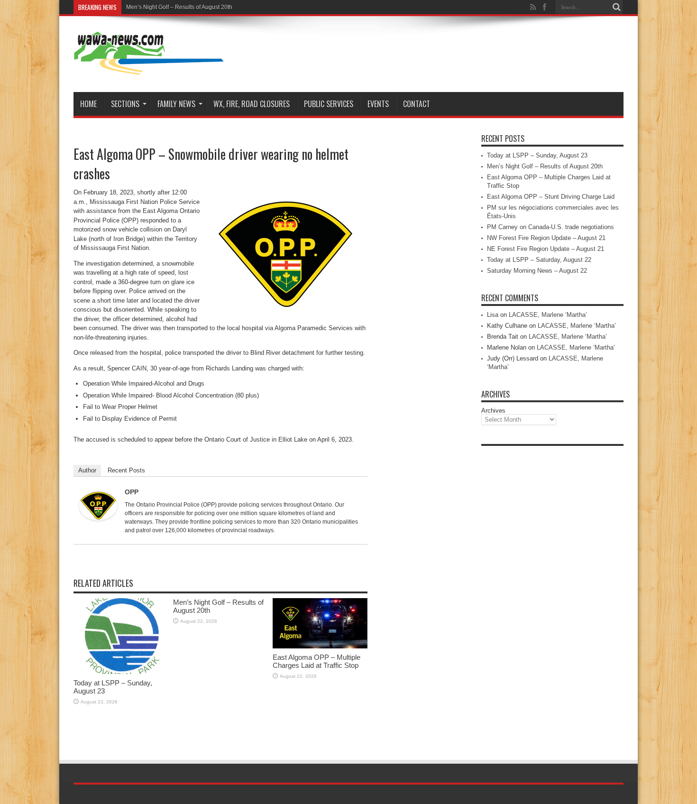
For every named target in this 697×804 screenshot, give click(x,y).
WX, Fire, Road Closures (251, 104)
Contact (416, 104)
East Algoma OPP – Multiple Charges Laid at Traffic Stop (316, 661)
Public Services (328, 104)
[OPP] (98, 518)
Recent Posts (126, 470)
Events (378, 104)
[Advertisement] (552, 593)
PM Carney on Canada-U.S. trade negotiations (550, 227)
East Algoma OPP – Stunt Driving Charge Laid (550, 196)
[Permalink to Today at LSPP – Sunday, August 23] (120, 671)
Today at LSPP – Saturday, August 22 (539, 259)
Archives (493, 410)
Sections (125, 104)
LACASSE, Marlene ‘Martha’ (548, 314)
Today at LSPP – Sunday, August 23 (537, 155)
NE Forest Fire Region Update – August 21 (545, 248)
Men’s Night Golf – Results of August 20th (179, 7)
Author (87, 470)
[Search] (616, 7)
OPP (131, 492)
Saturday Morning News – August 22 (537, 270)
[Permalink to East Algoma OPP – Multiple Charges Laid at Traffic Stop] (320, 646)
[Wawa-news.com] (148, 68)
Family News (176, 104)
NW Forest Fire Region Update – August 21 (546, 237)
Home (88, 104)
